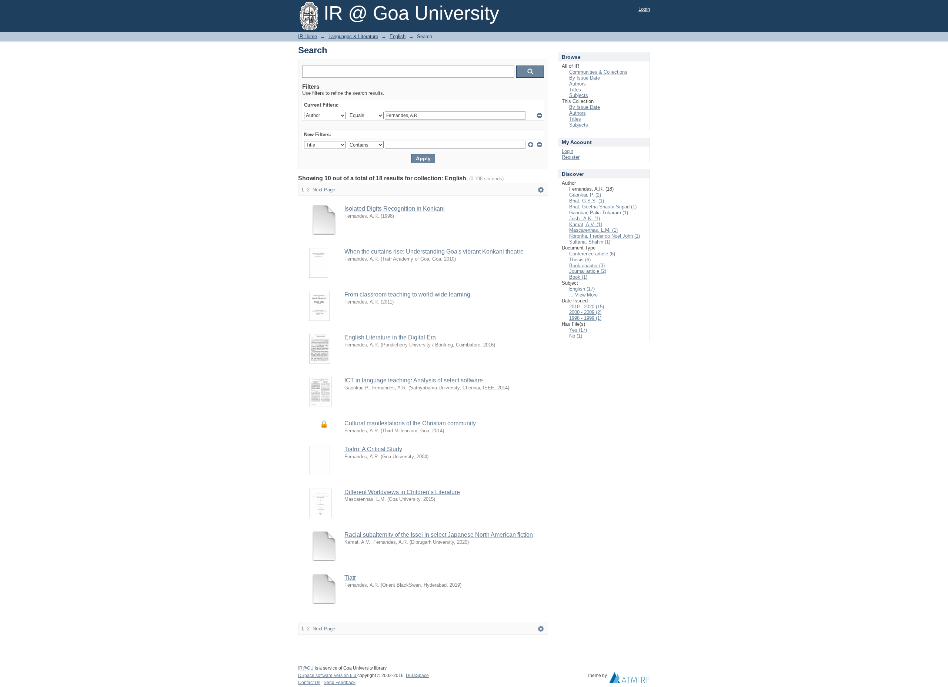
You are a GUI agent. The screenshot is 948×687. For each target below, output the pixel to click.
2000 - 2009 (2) (585, 312)
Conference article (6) (592, 254)
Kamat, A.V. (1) (585, 224)
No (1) (575, 336)
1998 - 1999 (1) (585, 318)
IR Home (307, 36)
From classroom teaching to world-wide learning (407, 294)
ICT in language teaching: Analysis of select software (413, 380)
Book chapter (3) (587, 265)
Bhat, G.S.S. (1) (586, 201)
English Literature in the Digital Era (390, 337)
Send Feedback (340, 682)
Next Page (324, 189)
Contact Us (309, 682)
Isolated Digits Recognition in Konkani (394, 208)
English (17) (582, 289)
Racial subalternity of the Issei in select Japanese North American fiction (438, 535)
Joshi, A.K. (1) (584, 218)
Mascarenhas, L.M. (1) (593, 230)
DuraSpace (417, 675)
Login (644, 9)
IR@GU (306, 668)
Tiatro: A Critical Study (373, 449)
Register (571, 157)
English (397, 36)
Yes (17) (578, 330)
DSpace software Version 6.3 (327, 675)
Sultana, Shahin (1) (589, 242)
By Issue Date (584, 78)
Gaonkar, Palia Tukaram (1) (598, 212)
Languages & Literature (353, 36)
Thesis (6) (580, 259)
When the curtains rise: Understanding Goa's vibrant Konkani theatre (434, 251)
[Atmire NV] (629, 679)
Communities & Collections (598, 72)
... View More (583, 295)
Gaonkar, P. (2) (585, 195)
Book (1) (578, 277)
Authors (577, 84)
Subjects (578, 95)
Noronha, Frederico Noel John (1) (604, 236)
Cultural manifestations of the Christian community (410, 423)
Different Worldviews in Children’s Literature (402, 492)
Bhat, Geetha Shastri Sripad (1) (603, 207)
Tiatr (350, 577)
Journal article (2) (587, 271)
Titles (575, 90)
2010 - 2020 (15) (586, 306)
